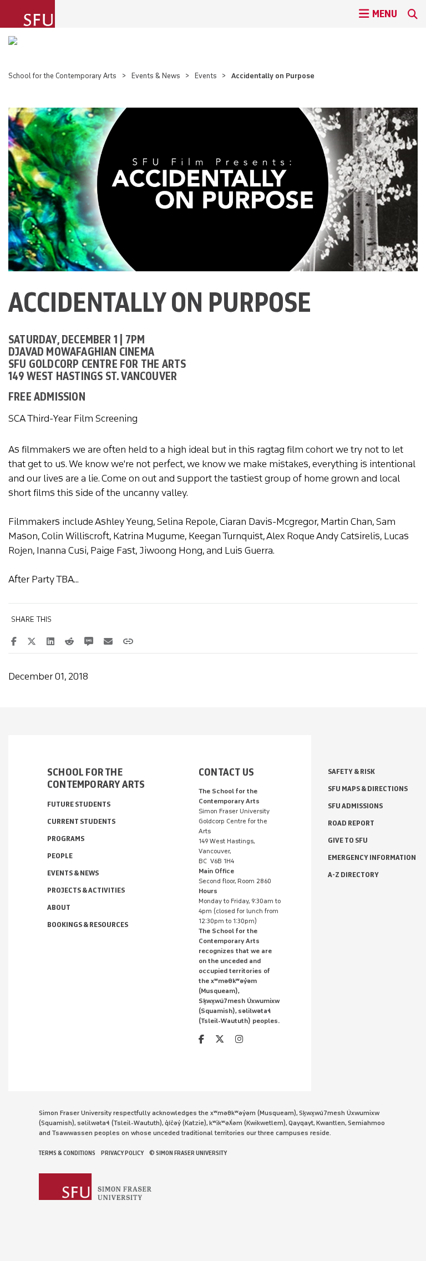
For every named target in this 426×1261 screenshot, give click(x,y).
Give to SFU (348, 840)
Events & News (155, 76)
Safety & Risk (351, 771)
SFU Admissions (355, 806)
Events (206, 76)
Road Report (351, 823)
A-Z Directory (353, 874)
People (60, 855)
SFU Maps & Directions (368, 788)
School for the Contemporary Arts (62, 76)
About (58, 907)
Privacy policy (122, 1153)
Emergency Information (372, 857)
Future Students (78, 804)
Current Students (81, 821)
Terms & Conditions (67, 1153)
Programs (65, 838)
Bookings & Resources (87, 924)
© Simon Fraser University (188, 1153)
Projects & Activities (86, 890)
